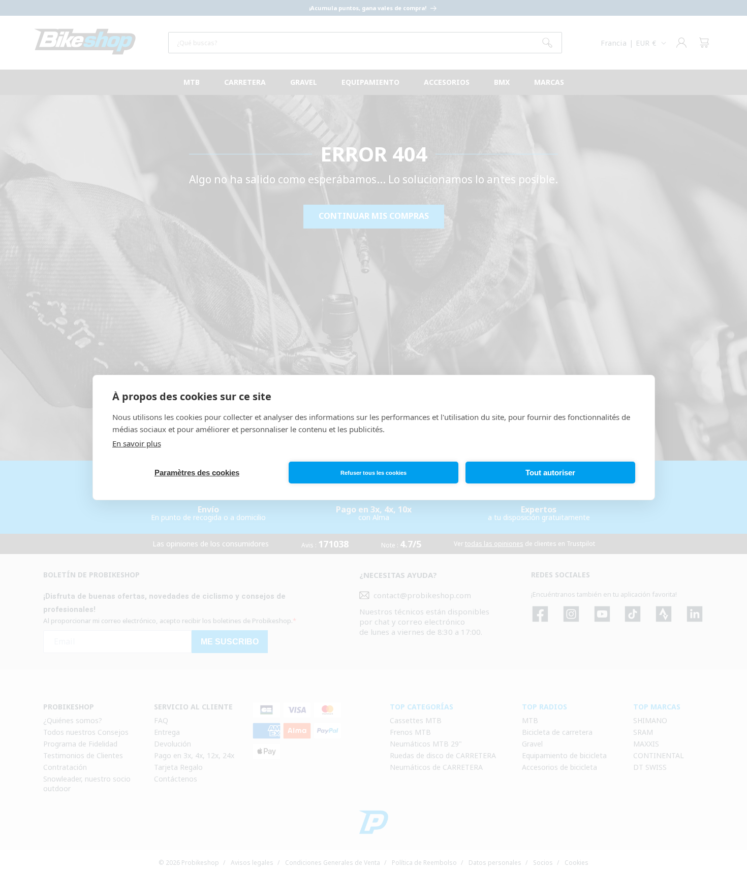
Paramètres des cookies (196, 472)
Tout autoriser (550, 472)
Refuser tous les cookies (373, 473)
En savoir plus (136, 443)
